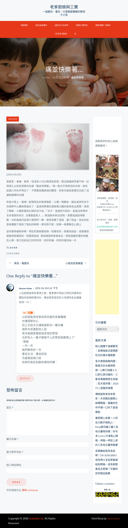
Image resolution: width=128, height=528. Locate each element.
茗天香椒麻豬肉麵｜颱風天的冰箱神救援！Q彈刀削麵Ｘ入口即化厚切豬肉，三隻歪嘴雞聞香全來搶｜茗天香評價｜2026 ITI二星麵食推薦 (106, 374)
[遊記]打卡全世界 (61, 25)
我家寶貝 (24, 25)
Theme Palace (113, 518)
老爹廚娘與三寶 (64, 6)
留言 (9, 407)
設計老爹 (14, 248)
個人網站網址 (13, 465)
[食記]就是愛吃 (41, 25)
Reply (25, 378)
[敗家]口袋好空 (82, 25)
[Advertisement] (107, 277)
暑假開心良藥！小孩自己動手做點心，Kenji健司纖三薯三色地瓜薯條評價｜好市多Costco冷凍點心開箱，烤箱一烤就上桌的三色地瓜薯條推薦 (106, 431)
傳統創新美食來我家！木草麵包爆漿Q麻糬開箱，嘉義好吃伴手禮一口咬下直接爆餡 (106, 403)
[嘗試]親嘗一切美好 (102, 25)
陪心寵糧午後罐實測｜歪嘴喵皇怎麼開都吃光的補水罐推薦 (106, 351)
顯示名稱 (12, 439)
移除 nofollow (30, 490)
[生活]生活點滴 (61, 34)
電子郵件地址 (14, 452)
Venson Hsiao (25, 288)
